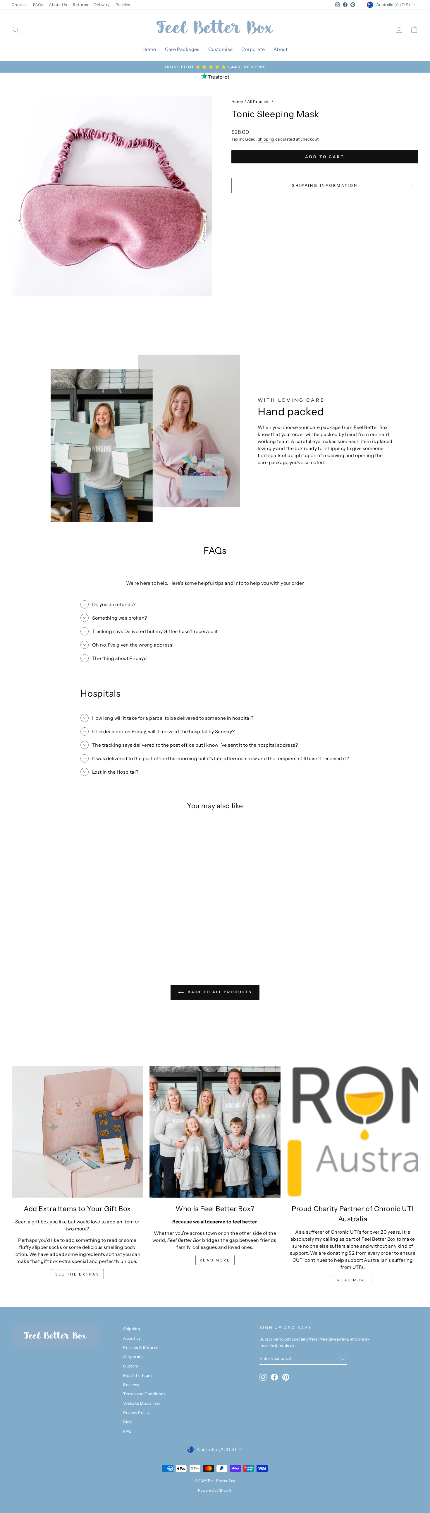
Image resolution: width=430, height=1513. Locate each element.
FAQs (38, 4)
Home (149, 49)
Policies (123, 4)
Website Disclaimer (141, 1403)
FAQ (127, 1431)
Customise (220, 49)
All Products (259, 101)
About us (131, 1338)
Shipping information (325, 185)
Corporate (253, 49)
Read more (215, 1260)
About (281, 49)
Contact (19, 4)
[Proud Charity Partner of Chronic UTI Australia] (352, 1132)
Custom (130, 1366)
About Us (58, 4)
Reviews (131, 1384)
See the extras (77, 1274)
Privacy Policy (136, 1412)
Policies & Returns (140, 1347)
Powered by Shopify (215, 1490)
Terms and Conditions (144, 1393)
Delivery (101, 4)
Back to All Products (219, 992)
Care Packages (182, 49)
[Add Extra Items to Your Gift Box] (77, 1132)
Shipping (266, 139)
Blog (127, 1422)
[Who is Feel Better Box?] (215, 1132)
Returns (80, 4)
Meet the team (137, 1375)
